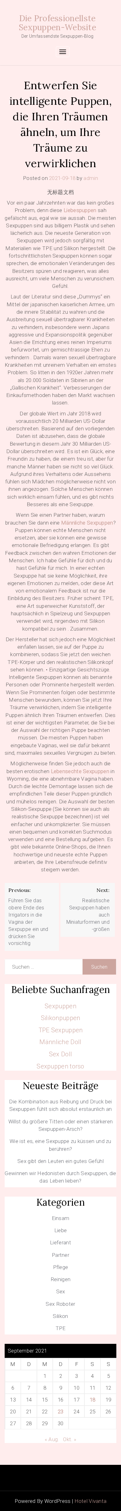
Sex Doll (60, 1054)
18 (93, 1400)
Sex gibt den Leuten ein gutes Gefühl (60, 1161)
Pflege (60, 1267)
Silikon (60, 1316)
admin (90, 178)
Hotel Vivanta (90, 1501)
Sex (60, 1291)
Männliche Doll (60, 1042)
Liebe (60, 1230)
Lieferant (60, 1242)
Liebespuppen (80, 210)
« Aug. (52, 1439)
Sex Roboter (60, 1304)
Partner (60, 1255)
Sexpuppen (60, 1006)
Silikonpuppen (60, 1018)
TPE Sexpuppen (60, 1030)
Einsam (60, 1218)
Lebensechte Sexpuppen (80, 771)
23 (61, 1411)
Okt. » (69, 1439)
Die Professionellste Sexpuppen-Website (57, 22)
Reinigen (60, 1279)
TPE (61, 1328)
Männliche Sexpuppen (87, 523)
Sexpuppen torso (60, 1066)
